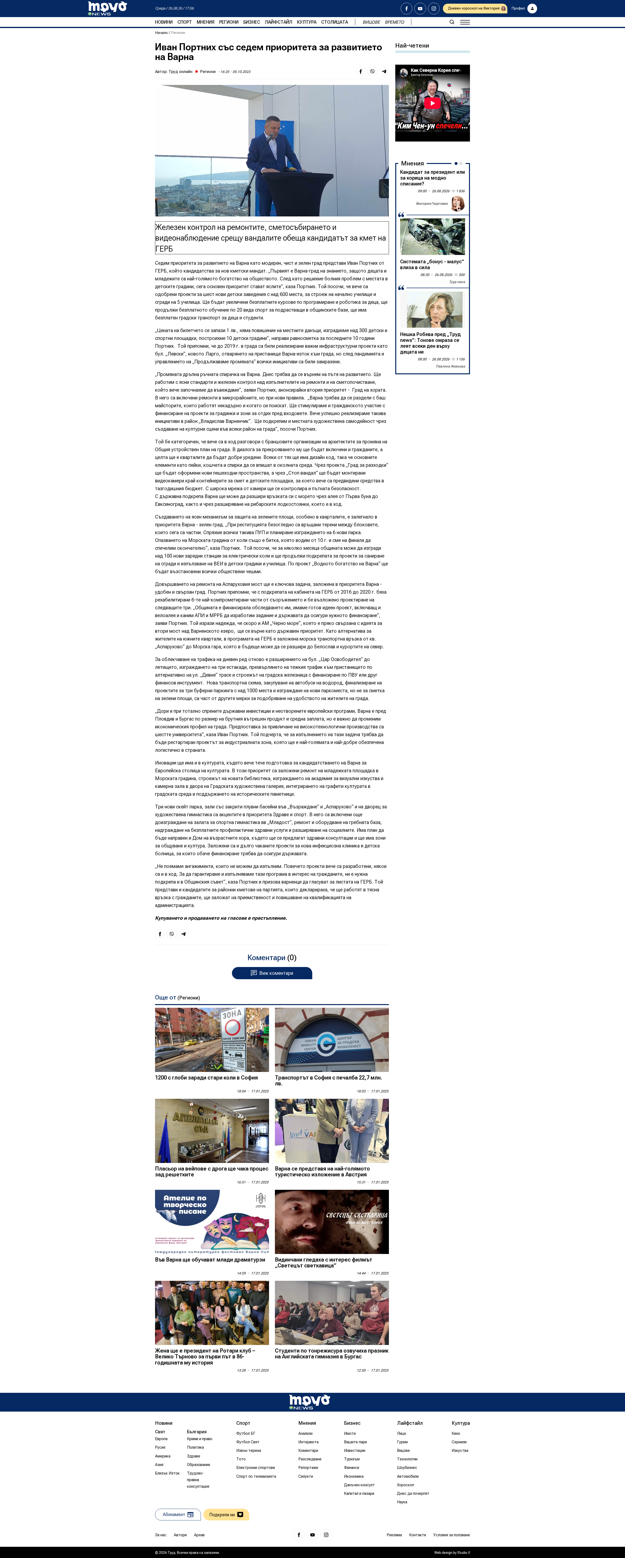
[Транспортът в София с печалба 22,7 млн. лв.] (332, 1040)
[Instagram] (434, 8)
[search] (451, 22)
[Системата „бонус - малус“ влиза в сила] (432, 236)
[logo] (107, 8)
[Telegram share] (384, 71)
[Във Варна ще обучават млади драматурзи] (212, 1222)
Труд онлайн (180, 71)
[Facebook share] (360, 71)
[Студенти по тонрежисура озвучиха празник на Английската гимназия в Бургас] (332, 1313)
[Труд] (309, 1402)
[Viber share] (372, 71)
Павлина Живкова (450, 366)
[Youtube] (420, 8)
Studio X (463, 1553)
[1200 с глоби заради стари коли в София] (212, 1040)
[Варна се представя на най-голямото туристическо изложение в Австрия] (332, 1131)
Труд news (457, 282)
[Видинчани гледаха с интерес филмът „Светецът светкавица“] (332, 1222)
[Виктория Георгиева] (457, 204)
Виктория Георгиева (432, 203)
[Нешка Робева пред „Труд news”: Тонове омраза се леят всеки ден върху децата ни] (432, 309)
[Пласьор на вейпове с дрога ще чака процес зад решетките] (212, 1131)
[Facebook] (406, 8)
